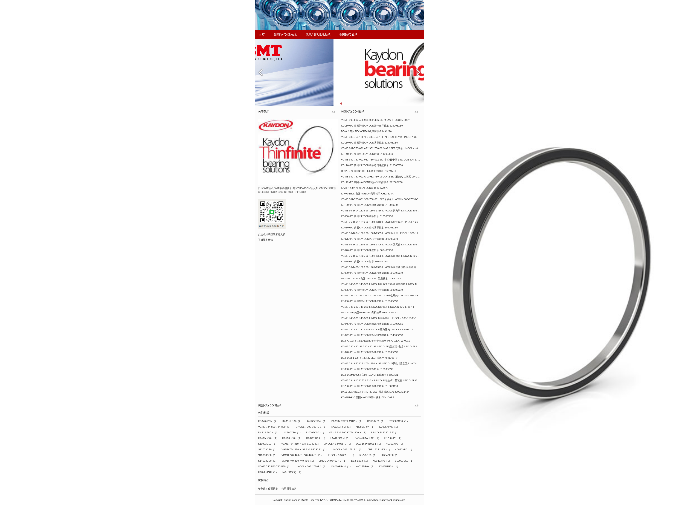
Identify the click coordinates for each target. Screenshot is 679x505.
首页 (262, 34)
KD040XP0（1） (404, 449)
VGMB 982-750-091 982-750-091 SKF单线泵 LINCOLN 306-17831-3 (379, 199)
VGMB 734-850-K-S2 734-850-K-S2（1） (305, 449)
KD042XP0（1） (390, 455)
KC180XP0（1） (376, 421)
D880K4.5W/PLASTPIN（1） (347, 421)
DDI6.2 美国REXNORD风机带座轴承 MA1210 (366, 131)
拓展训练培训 (289, 488)
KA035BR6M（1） (341, 426)
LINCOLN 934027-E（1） (333, 460)
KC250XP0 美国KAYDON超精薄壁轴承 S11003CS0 (369, 386)
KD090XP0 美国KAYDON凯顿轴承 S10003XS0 (367, 216)
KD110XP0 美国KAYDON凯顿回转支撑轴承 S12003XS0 (372, 182)
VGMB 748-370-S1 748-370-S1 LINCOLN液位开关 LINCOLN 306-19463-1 (382, 295)
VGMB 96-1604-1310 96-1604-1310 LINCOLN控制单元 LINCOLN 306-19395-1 (385, 221)
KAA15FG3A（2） (292, 421)
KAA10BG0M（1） (340, 438)
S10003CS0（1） (315, 432)
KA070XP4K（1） (268, 472)
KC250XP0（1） (393, 438)
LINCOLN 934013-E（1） (385, 432)
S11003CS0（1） (268, 443)
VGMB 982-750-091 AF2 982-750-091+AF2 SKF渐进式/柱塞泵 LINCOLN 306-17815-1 (389, 176)
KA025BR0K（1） (366, 466)
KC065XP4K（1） (389, 426)
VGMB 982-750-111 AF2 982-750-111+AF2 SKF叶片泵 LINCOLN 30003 (381, 137)
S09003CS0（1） (399, 421)
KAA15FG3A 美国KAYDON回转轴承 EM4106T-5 (367, 397)
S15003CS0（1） (405, 460)
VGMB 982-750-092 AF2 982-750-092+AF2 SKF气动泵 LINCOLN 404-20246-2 (385, 148)
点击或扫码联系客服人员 (271, 234)
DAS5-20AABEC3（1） (368, 438)
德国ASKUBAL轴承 (318, 34)
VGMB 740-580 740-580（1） (275, 466)
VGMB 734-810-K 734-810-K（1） (300, 443)
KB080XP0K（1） (366, 426)
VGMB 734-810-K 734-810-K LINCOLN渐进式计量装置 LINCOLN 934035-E (383, 380)
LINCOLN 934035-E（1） (338, 443)
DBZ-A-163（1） (368, 455)
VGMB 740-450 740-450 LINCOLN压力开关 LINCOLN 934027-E (377, 329)
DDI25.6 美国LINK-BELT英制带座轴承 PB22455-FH (369, 171)
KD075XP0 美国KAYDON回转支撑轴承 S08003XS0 (369, 238)
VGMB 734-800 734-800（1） (275, 426)
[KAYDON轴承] (339, 72)
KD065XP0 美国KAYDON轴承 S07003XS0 (364, 261)
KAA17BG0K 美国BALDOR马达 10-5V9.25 (364, 187)
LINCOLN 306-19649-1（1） (311, 426)
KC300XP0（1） (395, 443)
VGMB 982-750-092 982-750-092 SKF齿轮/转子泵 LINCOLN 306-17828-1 (382, 159)
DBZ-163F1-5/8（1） (379, 449)
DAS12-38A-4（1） (269, 432)
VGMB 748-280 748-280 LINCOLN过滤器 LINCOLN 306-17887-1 (377, 306)
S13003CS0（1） (268, 455)
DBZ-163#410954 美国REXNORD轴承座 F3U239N (369, 374)
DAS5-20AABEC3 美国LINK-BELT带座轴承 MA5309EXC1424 (375, 391)
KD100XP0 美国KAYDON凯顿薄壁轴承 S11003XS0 (369, 204)
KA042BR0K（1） (316, 438)
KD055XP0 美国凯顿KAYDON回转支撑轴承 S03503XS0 (372, 289)
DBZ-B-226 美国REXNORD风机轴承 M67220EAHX (369, 312)
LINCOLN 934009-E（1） (341, 455)
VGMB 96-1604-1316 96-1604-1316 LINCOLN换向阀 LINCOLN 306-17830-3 (384, 210)
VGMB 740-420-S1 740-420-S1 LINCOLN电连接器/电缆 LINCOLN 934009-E (383, 346)
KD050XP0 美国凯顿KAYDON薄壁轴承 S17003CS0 (369, 301)
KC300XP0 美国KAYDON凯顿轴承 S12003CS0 (367, 369)
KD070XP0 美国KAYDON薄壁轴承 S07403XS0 (367, 250)
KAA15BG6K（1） (268, 438)
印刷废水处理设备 (268, 488)
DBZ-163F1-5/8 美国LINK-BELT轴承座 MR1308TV (369, 357)
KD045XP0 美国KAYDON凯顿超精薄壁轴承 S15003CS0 (372, 323)
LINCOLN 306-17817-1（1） (348, 449)
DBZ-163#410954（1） (369, 443)
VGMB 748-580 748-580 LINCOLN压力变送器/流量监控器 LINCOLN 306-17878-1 (386, 284)
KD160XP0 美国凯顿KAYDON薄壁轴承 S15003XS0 (369, 142)
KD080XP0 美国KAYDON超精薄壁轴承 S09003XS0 (369, 227)
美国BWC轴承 (348, 34)
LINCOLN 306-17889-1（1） (311, 466)
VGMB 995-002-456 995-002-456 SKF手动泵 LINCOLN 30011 (376, 120)
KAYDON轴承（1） (317, 421)
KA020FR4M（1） (341, 466)
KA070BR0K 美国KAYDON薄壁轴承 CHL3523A (367, 193)
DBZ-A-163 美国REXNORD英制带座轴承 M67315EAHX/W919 (375, 340)
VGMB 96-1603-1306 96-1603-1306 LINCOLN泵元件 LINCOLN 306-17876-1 (384, 244)
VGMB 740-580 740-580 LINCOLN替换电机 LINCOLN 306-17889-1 (379, 318)
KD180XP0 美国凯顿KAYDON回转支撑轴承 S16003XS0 (372, 125)
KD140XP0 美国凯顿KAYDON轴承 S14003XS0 (367, 154)
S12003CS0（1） (268, 449)
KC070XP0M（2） (268, 421)
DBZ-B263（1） (360, 460)
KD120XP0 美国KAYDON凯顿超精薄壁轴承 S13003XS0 (372, 165)
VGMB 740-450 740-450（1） (298, 460)
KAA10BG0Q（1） (292, 472)
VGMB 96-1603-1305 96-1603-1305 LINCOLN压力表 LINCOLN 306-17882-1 (384, 255)
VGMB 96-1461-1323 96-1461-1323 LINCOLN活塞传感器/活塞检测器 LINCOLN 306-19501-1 (393, 267)
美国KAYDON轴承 (285, 34)
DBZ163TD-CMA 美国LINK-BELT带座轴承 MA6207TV (371, 278)
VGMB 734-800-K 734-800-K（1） (348, 432)
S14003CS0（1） (268, 460)
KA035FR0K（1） (389, 466)
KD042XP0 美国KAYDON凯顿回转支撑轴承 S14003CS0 (372, 335)
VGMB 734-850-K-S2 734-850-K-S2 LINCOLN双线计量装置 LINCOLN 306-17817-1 (387, 363)
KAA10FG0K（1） (292, 438)
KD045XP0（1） (382, 460)
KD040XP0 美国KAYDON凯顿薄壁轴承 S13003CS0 (369, 352)
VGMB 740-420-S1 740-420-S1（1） (302, 455)
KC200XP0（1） (292, 432)
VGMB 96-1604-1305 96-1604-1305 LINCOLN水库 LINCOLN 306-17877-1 (383, 233)
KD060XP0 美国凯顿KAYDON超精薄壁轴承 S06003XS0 (372, 272)
